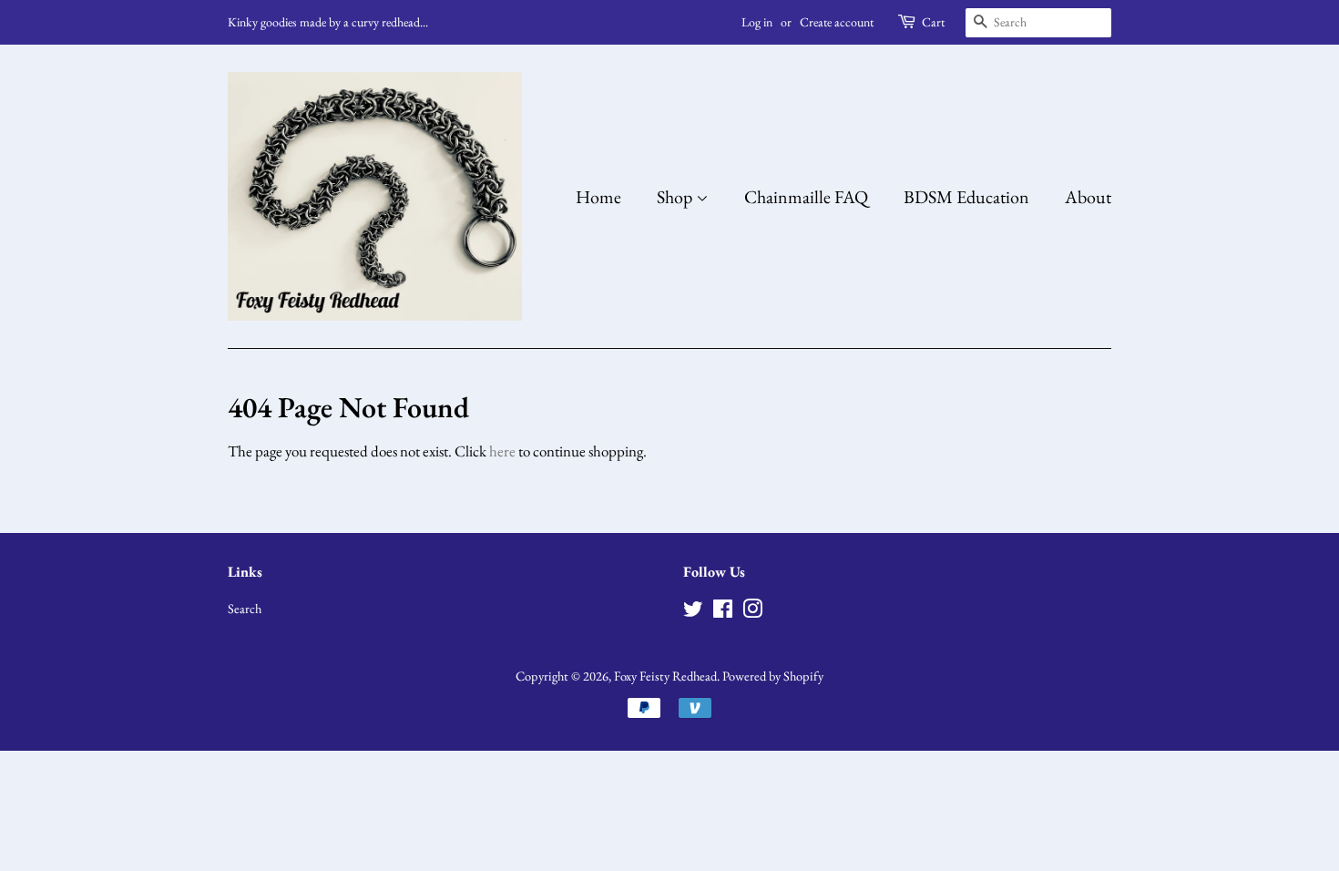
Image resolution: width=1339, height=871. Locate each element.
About (1088, 197)
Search (244, 608)
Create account (837, 22)
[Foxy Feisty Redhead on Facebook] (722, 611)
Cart (933, 22)
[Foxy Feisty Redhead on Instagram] (752, 611)
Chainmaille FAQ (806, 197)
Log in (756, 22)
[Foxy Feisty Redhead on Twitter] (693, 611)
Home (598, 197)
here (502, 451)
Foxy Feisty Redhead (665, 675)
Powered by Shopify (772, 675)
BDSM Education (966, 197)
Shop (676, 197)
